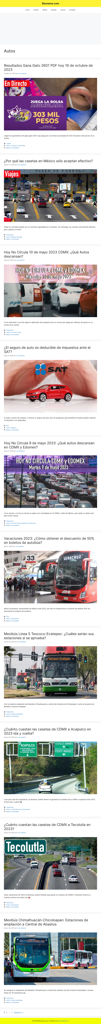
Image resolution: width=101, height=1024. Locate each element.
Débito (45, 10)
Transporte (9, 235)
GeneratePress (63, 1021)
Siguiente (18, 1013)
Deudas (53, 10)
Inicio (27, 10)
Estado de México (17, 714)
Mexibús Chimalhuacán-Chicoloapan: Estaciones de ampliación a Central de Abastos (46, 922)
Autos (8, 145)
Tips (7, 616)
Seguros (13, 428)
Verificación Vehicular (29, 523)
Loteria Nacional (16, 809)
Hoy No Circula (16, 332)
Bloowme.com (50, 3)
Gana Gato (21, 145)
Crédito (36, 10)
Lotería (62, 10)
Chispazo (14, 145)
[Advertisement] (50, 28)
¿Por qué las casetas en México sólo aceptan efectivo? (48, 161)
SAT (7, 425)
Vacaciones (15, 618)
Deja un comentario (12, 148)
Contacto (72, 10)
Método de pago (16, 237)
